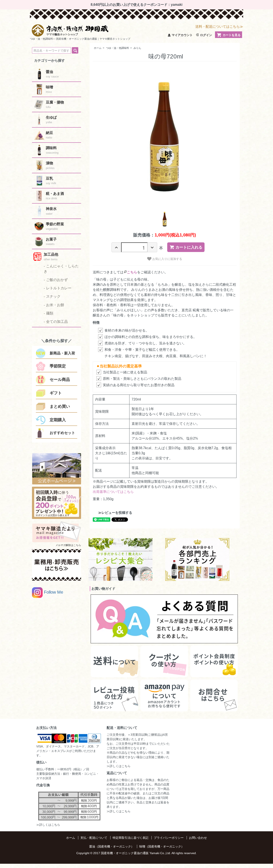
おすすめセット (62, 433)
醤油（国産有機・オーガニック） (111, 846)
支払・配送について (93, 837)
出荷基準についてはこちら (113, 492)
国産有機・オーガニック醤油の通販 (125, 853)
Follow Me (53, 592)
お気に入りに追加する (166, 258)
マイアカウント (182, 35)
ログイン (206, 35)
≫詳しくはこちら (48, 824)
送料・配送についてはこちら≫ (219, 26)
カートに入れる (189, 247)
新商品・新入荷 (62, 353)
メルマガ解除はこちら (68, 545)
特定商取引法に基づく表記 (130, 837)
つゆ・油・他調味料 (117, 48)
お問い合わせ (198, 837)
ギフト (56, 393)
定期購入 (58, 420)
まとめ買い (60, 406)
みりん (137, 48)
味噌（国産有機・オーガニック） (161, 846)
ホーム (98, 48)
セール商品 (60, 379)
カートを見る (232, 35)
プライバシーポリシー (169, 837)
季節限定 (58, 366)
